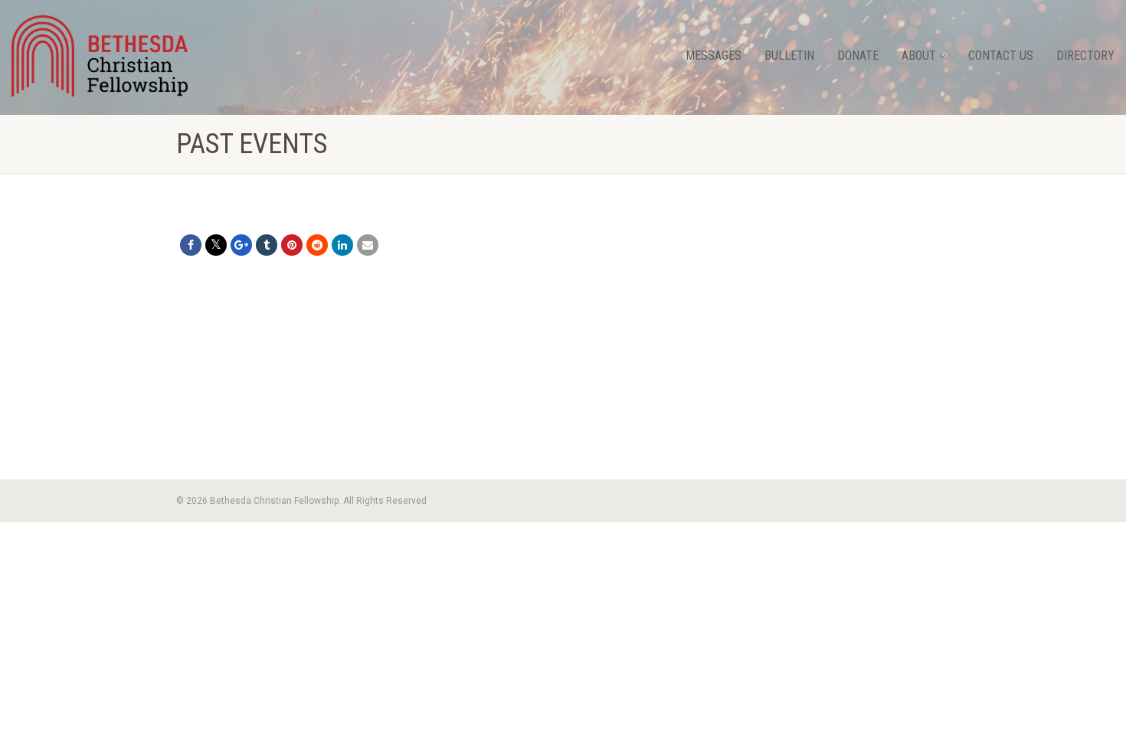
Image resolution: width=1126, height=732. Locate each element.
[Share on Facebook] (190, 245)
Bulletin (789, 55)
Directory (1085, 55)
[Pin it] (292, 245)
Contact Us (1000, 55)
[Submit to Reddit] (317, 245)
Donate (858, 55)
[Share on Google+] (241, 245)
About (919, 55)
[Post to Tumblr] (266, 245)
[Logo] (99, 55)
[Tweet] (216, 245)
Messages (713, 55)
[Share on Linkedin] (342, 245)
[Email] (367, 245)
